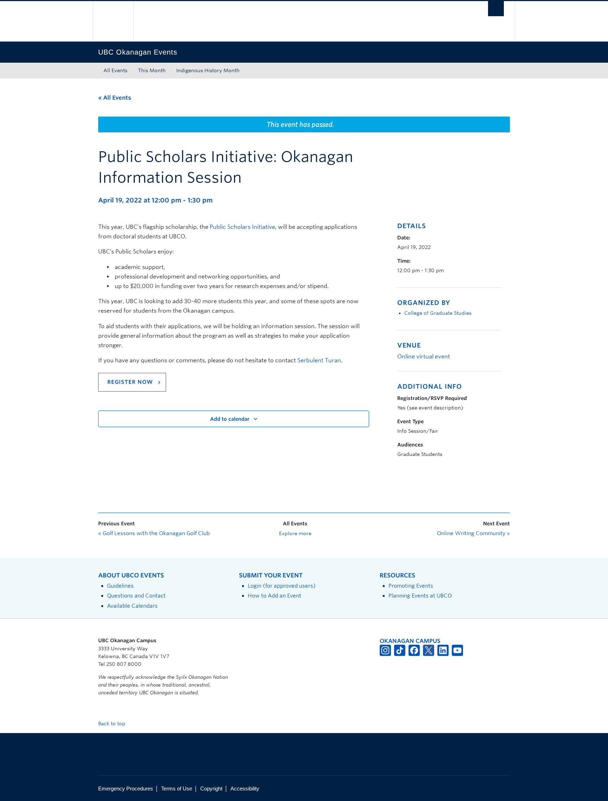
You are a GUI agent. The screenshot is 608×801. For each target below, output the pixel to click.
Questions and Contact (136, 596)
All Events (115, 70)
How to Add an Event (274, 596)
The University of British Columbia (113, 21)
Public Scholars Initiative (242, 227)
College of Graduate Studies (437, 313)
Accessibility (244, 788)
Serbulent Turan (319, 360)
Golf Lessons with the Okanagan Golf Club (154, 533)
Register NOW (130, 382)
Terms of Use (176, 788)
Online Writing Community (473, 533)
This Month (152, 70)
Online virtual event (423, 356)
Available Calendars (132, 606)
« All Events (114, 97)
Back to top (112, 723)
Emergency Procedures (125, 788)
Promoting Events (410, 586)
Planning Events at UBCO (420, 596)
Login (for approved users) (282, 586)
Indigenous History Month (208, 70)
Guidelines (120, 586)
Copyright (211, 788)
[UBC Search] (496, 8)
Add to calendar (229, 419)
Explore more (295, 533)
